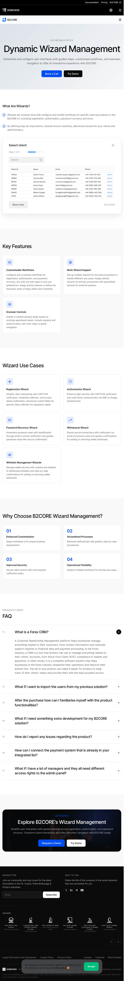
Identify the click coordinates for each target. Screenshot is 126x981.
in (71, 890)
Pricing (104, 2)
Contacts (99, 957)
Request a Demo (51, 843)
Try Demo (73, 73)
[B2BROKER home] (11, 10)
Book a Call (51, 73)
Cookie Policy (47, 957)
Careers (88, 957)
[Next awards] (118, 942)
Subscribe (51, 894)
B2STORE (114, 2)
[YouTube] (82, 890)
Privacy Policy (64, 957)
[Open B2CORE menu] (118, 20)
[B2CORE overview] (9, 19)
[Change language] (111, 10)
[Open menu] (118, 10)
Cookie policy (59, 968)
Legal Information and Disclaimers (19, 957)
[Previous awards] (111, 942)
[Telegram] (76, 890)
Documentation (92, 2)
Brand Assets (114, 957)
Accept (91, 966)
